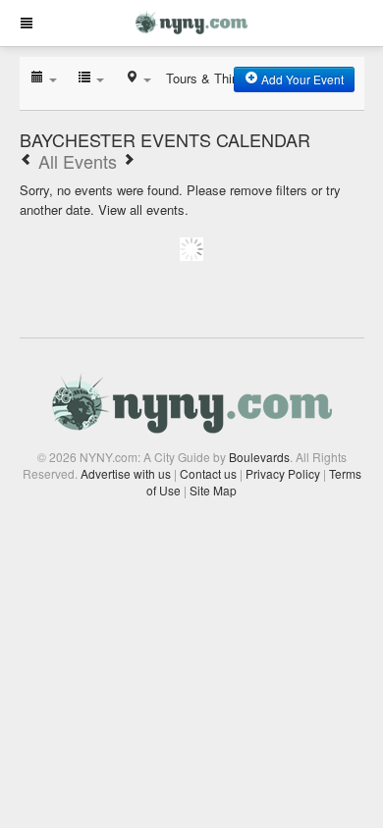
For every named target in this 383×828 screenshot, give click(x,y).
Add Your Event (301, 79)
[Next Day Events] (129, 161)
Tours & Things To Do (228, 78)
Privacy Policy (283, 473)
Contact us (208, 473)
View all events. (143, 209)
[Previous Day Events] (26, 161)
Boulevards (259, 456)
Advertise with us (126, 473)
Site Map (213, 490)
